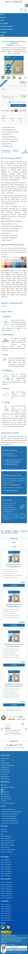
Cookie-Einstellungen (6, 852)
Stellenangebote (5, 776)
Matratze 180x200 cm (7, 893)
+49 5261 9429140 (14, 462)
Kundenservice (5, 758)
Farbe (3, 89)
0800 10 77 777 (10, 460)
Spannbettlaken (8, 37)
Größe (3, 116)
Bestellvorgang (5, 763)
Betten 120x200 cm (6, 864)
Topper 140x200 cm (6, 906)
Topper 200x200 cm (6, 913)
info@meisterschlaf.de (11, 464)
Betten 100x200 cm (6, 862)
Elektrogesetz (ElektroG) (7, 840)
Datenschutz (4, 831)
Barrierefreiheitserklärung (8, 845)
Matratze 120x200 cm (7, 887)
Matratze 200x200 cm (7, 896)
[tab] (6, 151)
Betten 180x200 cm (6, 871)
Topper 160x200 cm (6, 909)
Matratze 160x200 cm (7, 891)
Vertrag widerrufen (6, 838)
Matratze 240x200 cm (7, 898)
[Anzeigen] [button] (4, 306)
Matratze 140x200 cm (7, 889)
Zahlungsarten (4, 767)
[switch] (3, 952)
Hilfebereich (6, 516)
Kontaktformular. (15, 485)
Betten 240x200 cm (6, 876)
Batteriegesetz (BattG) (7, 843)
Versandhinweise (5, 770)
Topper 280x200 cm (6, 920)
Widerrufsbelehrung (6, 836)
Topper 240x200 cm (6, 915)
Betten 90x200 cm (6, 860)
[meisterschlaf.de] (14, 1)
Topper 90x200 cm (6, 904)
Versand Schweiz (5, 772)
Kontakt (3, 761)
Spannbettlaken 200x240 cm (17, 37)
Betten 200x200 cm (6, 873)
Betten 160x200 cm (6, 869)
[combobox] (14, 92)
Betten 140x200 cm (6, 867)
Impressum (4, 829)
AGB (2, 834)
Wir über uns (4, 774)
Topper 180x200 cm (6, 911)
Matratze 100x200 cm (7, 884)
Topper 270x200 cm (6, 918)
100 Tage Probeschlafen (7, 765)
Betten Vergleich (5, 847)
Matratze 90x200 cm (6, 882)
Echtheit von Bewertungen (8, 850)
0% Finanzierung (5, 779)
